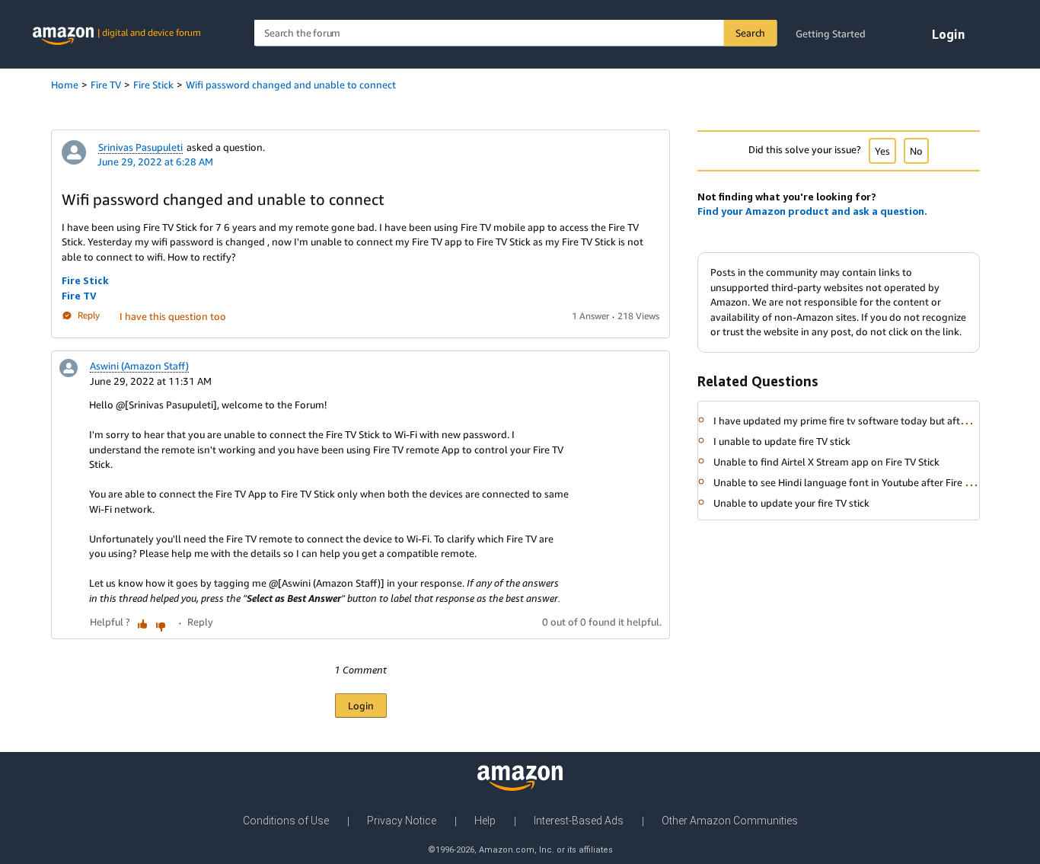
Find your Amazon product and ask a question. (812, 211)
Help (485, 820)
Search (750, 33)
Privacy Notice (401, 820)
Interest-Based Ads (579, 820)
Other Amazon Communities (730, 820)
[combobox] (515, 33)
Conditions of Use (286, 820)
